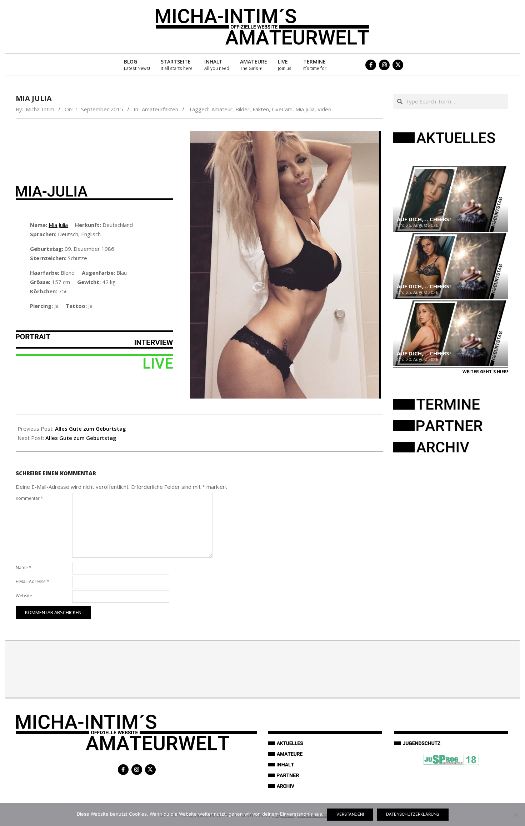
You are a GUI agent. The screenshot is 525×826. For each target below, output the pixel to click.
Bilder (242, 109)
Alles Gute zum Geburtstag (90, 428)
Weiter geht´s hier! (485, 372)
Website (24, 596)
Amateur (221, 109)
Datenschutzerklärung (412, 814)
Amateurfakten (160, 109)
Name (23, 567)
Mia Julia (305, 109)
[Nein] (516, 814)
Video (324, 109)
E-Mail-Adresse (32, 581)
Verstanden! (350, 814)
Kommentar (29, 498)
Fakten (260, 109)
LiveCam (282, 109)
